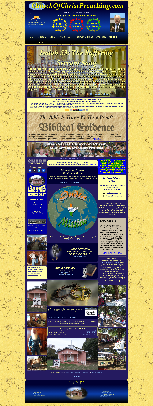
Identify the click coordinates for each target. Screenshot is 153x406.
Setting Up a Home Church (33, 267)
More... (29, 277)
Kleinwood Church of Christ (109, 262)
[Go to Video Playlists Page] (59, 32)
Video (47, 94)
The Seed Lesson (31, 271)
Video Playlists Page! (79, 256)
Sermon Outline (99, 94)
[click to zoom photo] (37, 242)
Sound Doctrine (65, 272)
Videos (42, 37)
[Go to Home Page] (117, 32)
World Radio (66, 37)
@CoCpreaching (86, 372)
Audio (53, 37)
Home (32, 37)
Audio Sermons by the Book (36, 394)
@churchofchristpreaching (97, 372)
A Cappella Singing (103, 396)
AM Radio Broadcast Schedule (105, 395)
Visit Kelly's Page (112, 253)
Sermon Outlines (84, 37)
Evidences (101, 37)
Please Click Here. (90, 164)
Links (40, 42)
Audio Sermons (113, 193)
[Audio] (69, 182)
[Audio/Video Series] (89, 334)
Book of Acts (30, 273)
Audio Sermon (70, 94)
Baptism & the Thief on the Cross (34, 269)
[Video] (62, 182)
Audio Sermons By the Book (65, 274)
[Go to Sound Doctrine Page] (76, 32)
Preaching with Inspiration (33, 275)
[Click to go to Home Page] (76, 401)
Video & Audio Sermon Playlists (105, 392)
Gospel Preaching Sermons (36, 391)
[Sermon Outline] (79, 182)
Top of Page (76, 376)
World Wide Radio (103, 393)
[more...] (97, 139)
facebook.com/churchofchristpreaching (73, 372)
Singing (113, 37)
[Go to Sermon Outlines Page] (93, 32)
